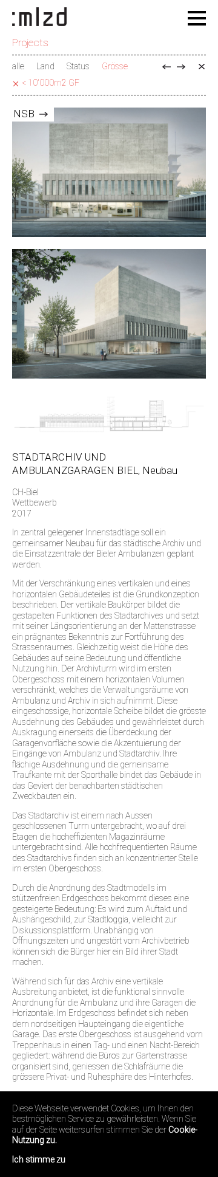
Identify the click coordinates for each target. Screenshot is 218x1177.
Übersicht (201, 66)
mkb (166, 66)
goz (181, 66)
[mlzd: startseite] (39, 17)
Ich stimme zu (38, 1159)
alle (18, 66)
